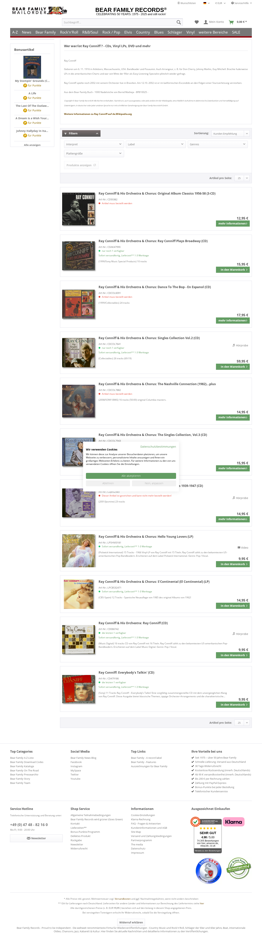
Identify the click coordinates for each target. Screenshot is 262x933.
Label (131, 144)
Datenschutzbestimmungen (158, 446)
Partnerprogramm (141, 840)
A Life (32, 93)
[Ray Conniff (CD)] (78, 639)
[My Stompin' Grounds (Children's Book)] (32, 67)
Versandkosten (123, 898)
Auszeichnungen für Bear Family (149, 766)
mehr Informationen (232, 223)
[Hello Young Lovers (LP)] (78, 550)
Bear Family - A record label (146, 758)
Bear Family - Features (143, 762)
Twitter (75, 774)
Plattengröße (74, 153)
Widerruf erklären (131, 922)
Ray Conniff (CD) (133, 623)
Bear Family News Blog (83, 758)
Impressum (137, 852)
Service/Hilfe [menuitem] (241, 3)
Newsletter (77, 844)
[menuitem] (122, 22)
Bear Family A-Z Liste (22, 758)
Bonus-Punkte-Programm (85, 832)
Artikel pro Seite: (220, 178)
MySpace (76, 770)
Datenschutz (138, 848)
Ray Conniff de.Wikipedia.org (98, 114)
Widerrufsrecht (79, 848)
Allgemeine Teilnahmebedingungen (91, 815)
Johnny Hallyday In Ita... (32, 131)
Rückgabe (76, 840)
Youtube (75, 778)
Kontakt (75, 823)
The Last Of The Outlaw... (32, 106)
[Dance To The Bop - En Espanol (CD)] (78, 304)
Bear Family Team (20, 783)
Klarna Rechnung (140, 819)
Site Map (136, 832)
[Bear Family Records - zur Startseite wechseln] (40, 11)
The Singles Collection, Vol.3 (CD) (153, 435)
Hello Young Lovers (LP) (146, 536)
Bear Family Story (20, 778)
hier (202, 903)
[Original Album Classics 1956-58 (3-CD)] (78, 209)
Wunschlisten (188, 3)
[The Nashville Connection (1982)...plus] (78, 401)
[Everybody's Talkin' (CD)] (78, 689)
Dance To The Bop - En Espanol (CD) (155, 287)
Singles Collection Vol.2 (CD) (149, 338)
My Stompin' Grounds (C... (32, 81)
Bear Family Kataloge (22, 766)
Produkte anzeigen (79, 165)
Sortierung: (201, 133)
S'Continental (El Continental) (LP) (154, 582)
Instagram (76, 766)
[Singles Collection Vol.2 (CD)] (78, 353)
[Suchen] (179, 22)
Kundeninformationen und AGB (149, 827)
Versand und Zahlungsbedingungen (151, 836)
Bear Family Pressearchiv (24, 774)
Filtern (72, 133)
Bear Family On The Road (24, 770)
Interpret (72, 144)
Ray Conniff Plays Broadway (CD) (153, 241)
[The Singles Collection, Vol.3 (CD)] (78, 451)
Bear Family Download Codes (26, 762)
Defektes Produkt (81, 836)
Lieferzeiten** (79, 827)
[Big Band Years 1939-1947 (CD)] (78, 502)
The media (137, 844)
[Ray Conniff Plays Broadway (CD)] (78, 256)
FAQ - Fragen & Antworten (146, 823)
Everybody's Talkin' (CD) (126, 672)
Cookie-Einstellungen (143, 815)
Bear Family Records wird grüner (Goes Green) (97, 819)
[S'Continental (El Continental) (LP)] (78, 594)
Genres (194, 144)
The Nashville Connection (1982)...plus (157, 384)
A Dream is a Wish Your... (32, 118)
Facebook (76, 762)
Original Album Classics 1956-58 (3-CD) (157, 193)
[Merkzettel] (197, 22)
